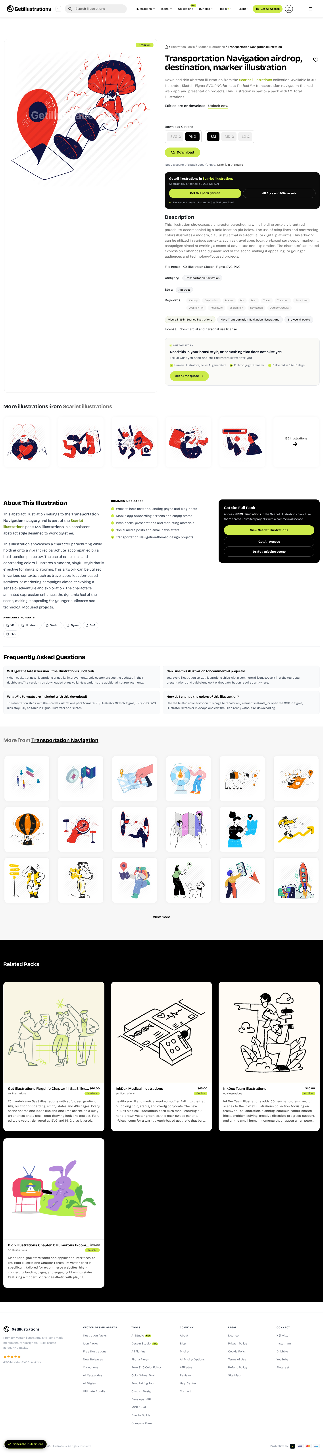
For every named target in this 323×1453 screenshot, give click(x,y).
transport (282, 300)
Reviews (186, 1375)
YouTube (282, 1359)
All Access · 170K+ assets (279, 193)
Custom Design (141, 1391)
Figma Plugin (140, 1359)
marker (229, 300)
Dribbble (282, 1351)
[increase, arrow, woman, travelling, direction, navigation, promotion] (296, 829)
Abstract (184, 289)
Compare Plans (141, 1423)
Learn (242, 8)
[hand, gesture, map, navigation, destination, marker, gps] (188, 829)
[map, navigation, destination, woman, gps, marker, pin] (242, 829)
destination (211, 300)
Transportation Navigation (202, 278)
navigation (256, 307)
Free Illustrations (94, 1351)
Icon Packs (90, 1343)
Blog (183, 1343)
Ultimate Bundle (94, 1391)
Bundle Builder (141, 1415)
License (233, 1335)
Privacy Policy (237, 1343)
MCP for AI (138, 1407)
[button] (289, 8)
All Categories (92, 1375)
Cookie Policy (237, 1351)
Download (185, 152)
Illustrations (144, 8)
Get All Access (270, 8)
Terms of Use (237, 1359)
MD (228, 136)
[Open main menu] (310, 9)
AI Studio (140, 1335)
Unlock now (218, 106)
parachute (301, 300)
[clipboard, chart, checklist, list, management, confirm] (188, 442)
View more (161, 917)
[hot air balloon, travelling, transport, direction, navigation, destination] (27, 829)
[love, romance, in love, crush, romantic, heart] (26, 442)
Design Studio (144, 1343)
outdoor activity (279, 307)
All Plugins (138, 1351)
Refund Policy (237, 1367)
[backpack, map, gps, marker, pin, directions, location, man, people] (135, 880)
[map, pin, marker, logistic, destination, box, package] (242, 779)
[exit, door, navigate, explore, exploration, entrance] (80, 442)
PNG (192, 136)
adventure (217, 307)
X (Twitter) (283, 1335)
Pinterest (283, 1367)
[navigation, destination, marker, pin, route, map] (135, 779)
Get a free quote (187, 376)
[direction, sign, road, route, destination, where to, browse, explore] (27, 779)
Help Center (188, 1383)
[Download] (41, 793)
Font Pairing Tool (142, 1383)
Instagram (284, 1343)
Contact (185, 1391)
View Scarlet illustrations (269, 530)
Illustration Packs (95, 1335)
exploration (236, 307)
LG (244, 136)
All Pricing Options (192, 1359)
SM (213, 136)
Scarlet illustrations (211, 47)
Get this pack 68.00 (205, 193)
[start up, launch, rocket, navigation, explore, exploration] (296, 880)
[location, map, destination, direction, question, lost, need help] (27, 880)
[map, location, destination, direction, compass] (81, 829)
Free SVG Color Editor (146, 1367)
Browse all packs (299, 319)
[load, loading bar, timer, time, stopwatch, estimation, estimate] (242, 442)
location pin (196, 307)
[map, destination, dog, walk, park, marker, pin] (188, 880)
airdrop (193, 300)
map (253, 300)
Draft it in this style (230, 165)
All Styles (89, 1383)
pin (242, 300)
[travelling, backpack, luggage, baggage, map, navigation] (81, 880)
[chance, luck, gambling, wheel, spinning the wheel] (188, 779)
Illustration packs (183, 47)
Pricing (184, 1351)
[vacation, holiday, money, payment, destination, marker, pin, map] (296, 779)
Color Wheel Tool (142, 1375)
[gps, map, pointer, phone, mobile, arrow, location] (242, 880)
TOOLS (135, 1327)
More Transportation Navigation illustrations (250, 319)
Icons (165, 8)
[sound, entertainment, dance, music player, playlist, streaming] (134, 442)
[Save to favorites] (316, 60)
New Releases (93, 1359)
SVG (174, 136)
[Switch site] (58, 9)
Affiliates (186, 1367)
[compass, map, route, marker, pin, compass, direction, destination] (81, 779)
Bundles (204, 8)
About (184, 1335)
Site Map (234, 1375)
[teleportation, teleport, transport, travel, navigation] (135, 829)
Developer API (141, 1399)
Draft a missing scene (269, 552)
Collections (186, 7)
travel (266, 300)
